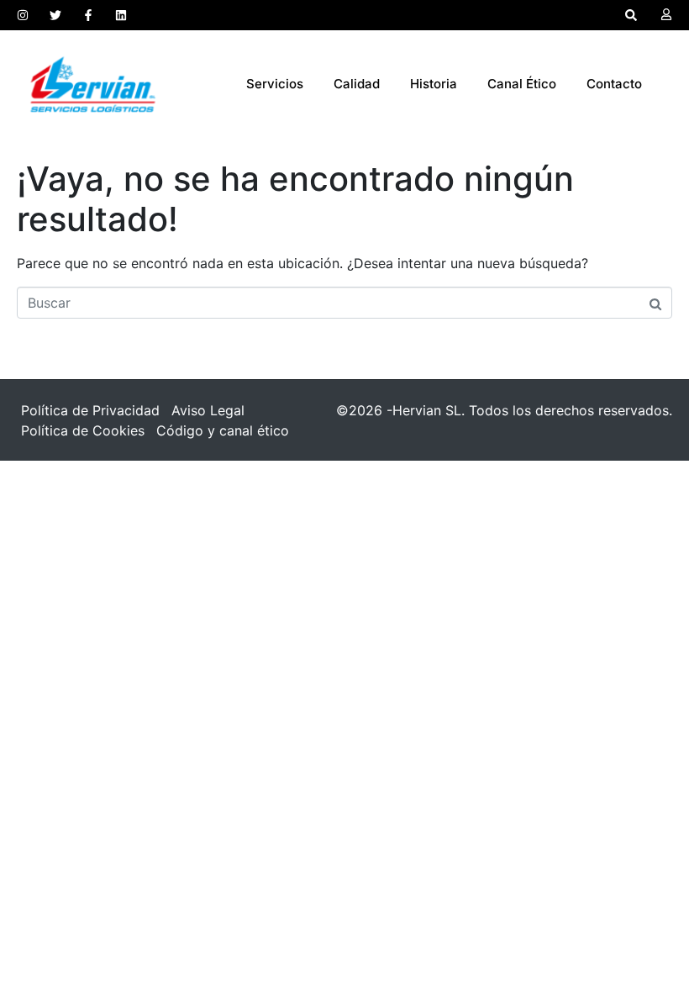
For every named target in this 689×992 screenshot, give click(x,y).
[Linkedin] (121, 15)
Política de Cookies (83, 430)
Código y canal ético (222, 430)
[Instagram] (23, 15)
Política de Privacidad (90, 410)
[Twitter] (55, 15)
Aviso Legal (208, 410)
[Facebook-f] (88, 15)
